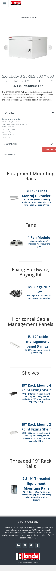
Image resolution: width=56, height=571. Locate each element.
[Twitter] (31, 545)
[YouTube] (25, 545)
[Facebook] (37, 545)
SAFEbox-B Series (29, 17)
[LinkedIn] (18, 545)
